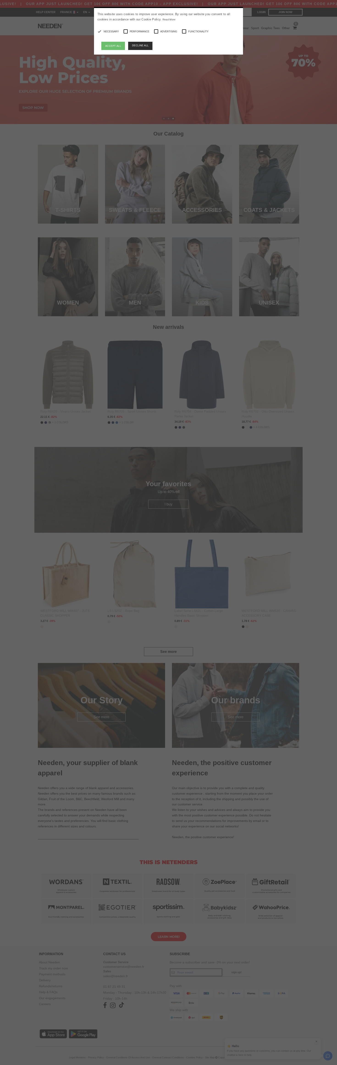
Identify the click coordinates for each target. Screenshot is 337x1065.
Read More (169, 19)
